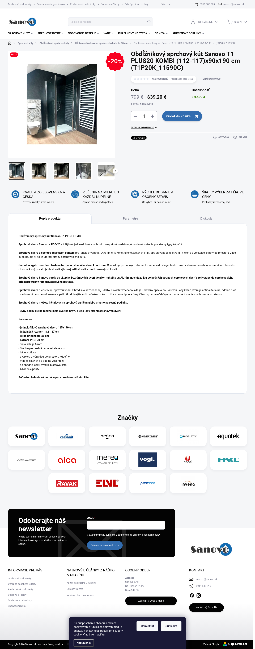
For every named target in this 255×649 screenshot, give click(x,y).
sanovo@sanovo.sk (206, 579)
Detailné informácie (142, 127)
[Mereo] (107, 459)
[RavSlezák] (188, 436)
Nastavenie (84, 642)
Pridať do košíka (178, 116)
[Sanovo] (26, 436)
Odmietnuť (147, 626)
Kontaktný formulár (206, 607)
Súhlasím (171, 626)
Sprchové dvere (75, 589)
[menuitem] (21, 33)
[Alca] (67, 459)
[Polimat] (26, 459)
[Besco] (107, 436)
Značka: (211, 79)
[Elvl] (107, 483)
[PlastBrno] (147, 483)
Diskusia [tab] (206, 218)
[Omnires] (148, 436)
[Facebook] (191, 594)
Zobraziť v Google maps (151, 600)
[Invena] (188, 483)
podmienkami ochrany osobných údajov (139, 534)
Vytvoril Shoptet (211, 644)
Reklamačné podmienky (83, 4)
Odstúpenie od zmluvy (136, 4)
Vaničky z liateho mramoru (81, 595)
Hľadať (148, 21)
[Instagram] (198, 594)
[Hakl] (228, 459)
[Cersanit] (67, 436)
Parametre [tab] (130, 218)
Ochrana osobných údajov (51, 4)
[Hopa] (188, 459)
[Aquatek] (228, 436)
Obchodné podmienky (19, 4)
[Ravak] (67, 483)
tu (103, 634)
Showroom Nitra (17, 605)
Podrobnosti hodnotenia (182, 79)
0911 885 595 (203, 586)
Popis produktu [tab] (50, 218)
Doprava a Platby (110, 4)
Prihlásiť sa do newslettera (105, 545)
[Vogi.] (147, 459)
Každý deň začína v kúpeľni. (81, 582)
